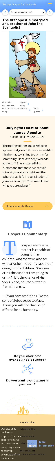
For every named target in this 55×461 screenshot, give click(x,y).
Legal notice (27, 422)
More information (46, 443)
